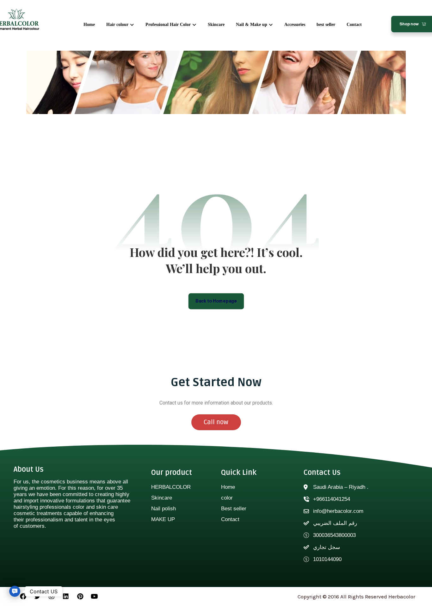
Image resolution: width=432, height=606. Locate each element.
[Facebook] (23, 596)
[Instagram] (51, 596)
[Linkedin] (65, 596)
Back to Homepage (216, 300)
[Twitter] (37, 596)
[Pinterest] (80, 596)
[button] (14, 591)
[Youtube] (94, 596)
